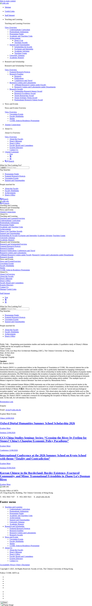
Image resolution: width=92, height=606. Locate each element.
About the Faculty (16, 139)
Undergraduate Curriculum (20, 30)
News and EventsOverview (10, 261)
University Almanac (17, 55)
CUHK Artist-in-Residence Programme (24, 121)
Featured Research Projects (20, 72)
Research (17, 76)
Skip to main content (8, 1)
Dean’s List (18, 40)
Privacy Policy (16, 565)
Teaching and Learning (13, 507)
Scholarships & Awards (23, 47)
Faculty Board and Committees (21, 145)
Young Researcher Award (24, 96)
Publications (19, 78)
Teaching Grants (20, 53)
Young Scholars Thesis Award (25, 98)
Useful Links (11, 289)
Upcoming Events (16, 114)
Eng (11, 154)
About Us (8, 548)
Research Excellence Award (25, 93)
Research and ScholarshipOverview (13, 244)
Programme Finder (17, 34)
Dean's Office (10, 195)
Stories (12, 118)
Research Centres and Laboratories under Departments (35, 87)
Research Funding (16, 74)
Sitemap (3, 289)
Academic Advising (21, 51)
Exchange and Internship (23, 49)
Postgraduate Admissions (19, 32)
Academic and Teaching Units (21, 36)
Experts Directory (16, 148)
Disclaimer (26, 565)
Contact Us (14, 150)
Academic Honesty (17, 58)
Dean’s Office (15, 143)
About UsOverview (7, 274)
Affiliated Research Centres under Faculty (30, 85)
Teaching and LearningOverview (12, 218)
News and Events (11, 537)
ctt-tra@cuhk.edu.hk (13, 410)
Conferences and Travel (23, 80)
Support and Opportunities (20, 45)
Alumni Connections (12, 125)
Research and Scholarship (14, 526)
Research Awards (16, 89)
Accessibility (5, 565)
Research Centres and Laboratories (23, 83)
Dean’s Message (16, 141)
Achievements (15, 38)
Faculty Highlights (17, 116)
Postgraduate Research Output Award (28, 100)
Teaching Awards (21, 43)
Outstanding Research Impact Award (28, 91)
